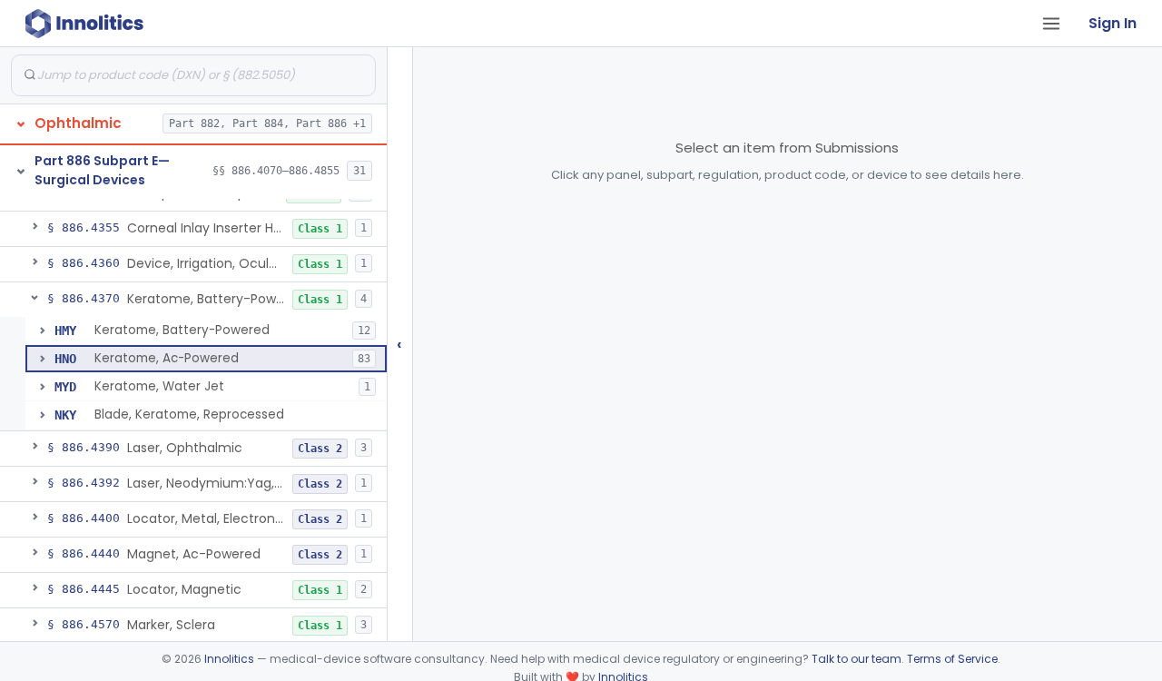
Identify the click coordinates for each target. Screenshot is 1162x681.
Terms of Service (952, 658)
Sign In (1112, 23)
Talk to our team (856, 658)
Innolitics (229, 658)
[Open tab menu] (1051, 23)
